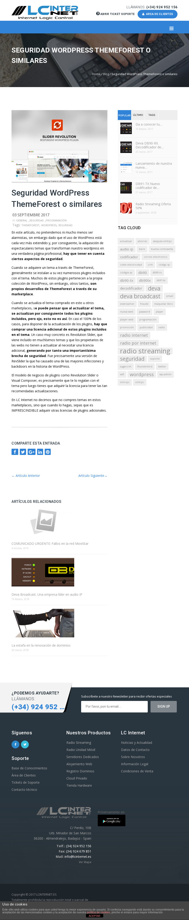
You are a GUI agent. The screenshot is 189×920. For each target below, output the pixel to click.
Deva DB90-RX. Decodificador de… (150, 145)
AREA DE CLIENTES (159, 14)
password (144, 311)
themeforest (30, 225)
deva (154, 288)
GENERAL (21, 220)
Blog (106, 74)
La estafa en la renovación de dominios (41, 645)
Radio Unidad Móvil (80, 749)
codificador (129, 257)
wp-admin (165, 374)
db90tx (145, 280)
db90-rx (157, 272)
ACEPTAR (94, 915)
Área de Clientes (24, 775)
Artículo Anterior (26, 475)
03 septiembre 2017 (30, 214)
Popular (124, 115)
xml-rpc (125, 382)
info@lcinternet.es (78, 856)
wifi (122, 374)
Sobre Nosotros (133, 757)
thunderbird (144, 366)
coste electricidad (131, 264)
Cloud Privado (76, 778)
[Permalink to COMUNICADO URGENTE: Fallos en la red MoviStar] (59, 521)
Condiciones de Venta (137, 771)
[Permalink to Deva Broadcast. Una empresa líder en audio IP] (59, 572)
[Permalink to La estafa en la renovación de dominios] (59, 623)
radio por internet (138, 343)
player (159, 311)
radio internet (134, 335)
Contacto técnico (24, 789)
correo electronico (155, 256)
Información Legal (134, 764)
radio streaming (145, 351)
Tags (151, 115)
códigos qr (126, 272)
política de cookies (98, 912)
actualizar (126, 241)
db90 (142, 272)
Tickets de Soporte (26, 782)
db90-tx (126, 280)
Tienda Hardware (79, 785)
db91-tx (161, 280)
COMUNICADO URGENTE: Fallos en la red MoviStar (50, 543)
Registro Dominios (80, 771)
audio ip (126, 249)
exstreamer (127, 303)
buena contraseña (162, 249)
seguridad (65, 225)
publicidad (146, 327)
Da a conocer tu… (149, 124)
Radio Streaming (78, 742)
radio (161, 327)
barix (142, 249)
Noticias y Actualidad (136, 742)
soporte (155, 358)
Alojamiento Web (79, 764)
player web (126, 319)
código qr (164, 264)
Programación (56, 220)
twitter (162, 366)
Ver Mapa (85, 862)
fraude (144, 303)
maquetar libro (163, 303)
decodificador (131, 288)
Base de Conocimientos (29, 768)
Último (138, 115)
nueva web (126, 311)
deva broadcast (140, 296)
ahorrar (142, 241)
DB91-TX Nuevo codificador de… (148, 186)
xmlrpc (139, 382)
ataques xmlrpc (162, 241)
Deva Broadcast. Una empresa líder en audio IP (47, 594)
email (169, 296)
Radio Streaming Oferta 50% (153, 206)
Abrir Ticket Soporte (118, 14)
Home (96, 74)
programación (148, 319)
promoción (127, 327)
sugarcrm (125, 366)
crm (150, 264)
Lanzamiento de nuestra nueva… (154, 165)
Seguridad (37, 220)
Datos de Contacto (135, 749)
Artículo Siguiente (92, 475)
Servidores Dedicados (82, 757)
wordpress (48, 225)
